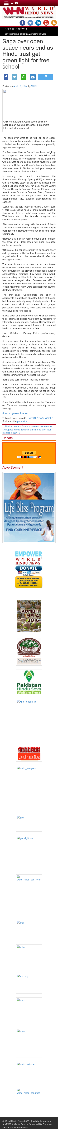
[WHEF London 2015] (29, 720)
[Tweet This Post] (14, 77)
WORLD (49, 418)
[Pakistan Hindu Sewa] (29, 682)
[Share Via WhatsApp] (23, 77)
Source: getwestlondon (15, 413)
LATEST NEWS (36, 418)
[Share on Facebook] (6, 77)
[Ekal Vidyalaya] (29, 930)
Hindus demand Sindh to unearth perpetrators (27, 426)
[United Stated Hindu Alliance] (29, 957)
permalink (22, 421)
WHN (34, 86)
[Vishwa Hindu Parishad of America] (29, 651)
